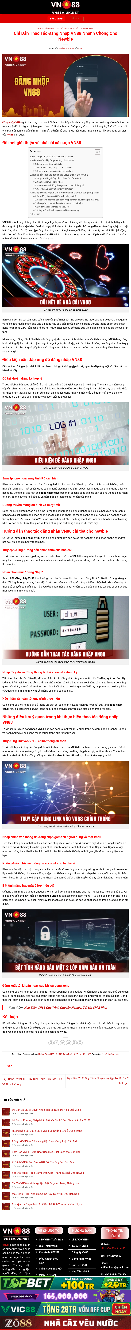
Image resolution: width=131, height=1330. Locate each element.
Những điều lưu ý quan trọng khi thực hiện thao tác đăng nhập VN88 (66, 192)
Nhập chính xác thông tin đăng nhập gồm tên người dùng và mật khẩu (68, 200)
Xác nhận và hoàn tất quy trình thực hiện (55, 189)
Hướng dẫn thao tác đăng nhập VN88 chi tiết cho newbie (60, 174)
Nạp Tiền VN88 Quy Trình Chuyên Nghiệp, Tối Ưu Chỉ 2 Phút (65, 1008)
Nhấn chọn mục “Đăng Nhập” (50, 182)
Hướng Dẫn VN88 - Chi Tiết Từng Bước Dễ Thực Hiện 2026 (65, 29)
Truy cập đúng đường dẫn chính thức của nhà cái (59, 178)
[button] (4, 7)
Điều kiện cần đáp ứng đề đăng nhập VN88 (53, 160)
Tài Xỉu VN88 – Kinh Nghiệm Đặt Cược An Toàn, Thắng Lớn (45, 1183)
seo (80, 49)
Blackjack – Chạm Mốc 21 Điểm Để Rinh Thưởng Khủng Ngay (47, 1204)
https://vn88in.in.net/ (113, 1248)
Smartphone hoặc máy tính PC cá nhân (54, 167)
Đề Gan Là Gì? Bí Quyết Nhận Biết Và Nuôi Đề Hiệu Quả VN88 (46, 1109)
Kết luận (36, 214)
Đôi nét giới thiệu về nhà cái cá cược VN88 (52, 156)
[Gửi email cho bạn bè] (68, 1042)
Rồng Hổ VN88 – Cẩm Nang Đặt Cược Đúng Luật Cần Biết (44, 1141)
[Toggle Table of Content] (96, 152)
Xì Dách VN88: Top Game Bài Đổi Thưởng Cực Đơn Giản (43, 1162)
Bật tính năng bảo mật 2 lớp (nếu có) (53, 207)
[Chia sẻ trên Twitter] (62, 1042)
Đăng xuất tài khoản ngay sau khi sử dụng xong (58, 210)
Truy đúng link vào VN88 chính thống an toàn (57, 196)
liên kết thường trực (110, 1054)
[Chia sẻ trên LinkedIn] (80, 1042)
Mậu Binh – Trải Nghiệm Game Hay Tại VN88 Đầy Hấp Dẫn (45, 1193)
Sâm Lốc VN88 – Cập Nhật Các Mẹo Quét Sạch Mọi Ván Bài (46, 1151)
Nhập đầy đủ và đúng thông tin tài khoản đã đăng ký (60, 185)
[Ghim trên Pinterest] (74, 1042)
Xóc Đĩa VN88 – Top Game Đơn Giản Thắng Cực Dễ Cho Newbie (48, 1172)
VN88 (5, 1244)
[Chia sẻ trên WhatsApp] (51, 1042)
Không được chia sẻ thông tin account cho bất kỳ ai (60, 203)
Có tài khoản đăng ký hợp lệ (49, 164)
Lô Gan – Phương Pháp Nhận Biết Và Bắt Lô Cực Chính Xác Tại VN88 (51, 1120)
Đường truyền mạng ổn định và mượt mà (55, 171)
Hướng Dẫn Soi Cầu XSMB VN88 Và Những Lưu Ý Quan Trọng (47, 1130)
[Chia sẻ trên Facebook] (56, 1042)
